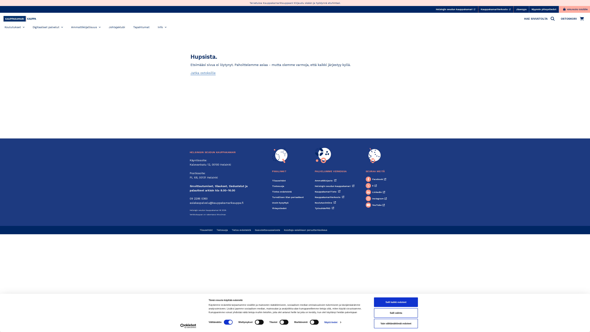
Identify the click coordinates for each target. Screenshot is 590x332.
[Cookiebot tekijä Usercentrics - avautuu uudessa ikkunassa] (188, 326)
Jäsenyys (521, 9)
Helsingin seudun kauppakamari (457, 9)
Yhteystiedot (279, 208)
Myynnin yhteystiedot (544, 9)
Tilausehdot (279, 180)
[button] (539, 19)
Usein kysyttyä (280, 203)
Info (160, 27)
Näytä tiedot (330, 322)
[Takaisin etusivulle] (20, 19)
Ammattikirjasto (325, 180)
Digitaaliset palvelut (46, 27)
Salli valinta (396, 313)
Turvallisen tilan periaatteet (288, 197)
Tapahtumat (141, 27)
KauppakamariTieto (327, 191)
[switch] (259, 322)
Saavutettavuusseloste (267, 230)
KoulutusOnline (325, 203)
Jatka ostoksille (203, 73)
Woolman (221, 214)
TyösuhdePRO (324, 208)
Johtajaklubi (117, 27)
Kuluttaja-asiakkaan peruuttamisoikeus (305, 230)
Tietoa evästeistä (282, 191)
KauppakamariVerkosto (497, 9)
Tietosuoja (278, 186)
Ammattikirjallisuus (84, 27)
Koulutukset (13, 27)
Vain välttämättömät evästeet (396, 323)
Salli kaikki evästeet (395, 302)
